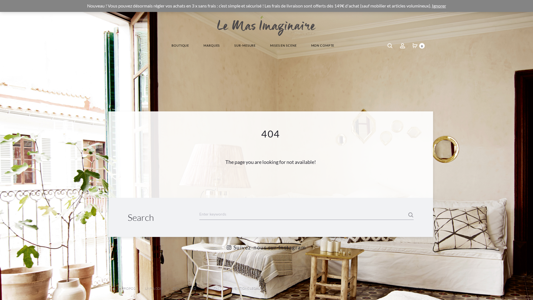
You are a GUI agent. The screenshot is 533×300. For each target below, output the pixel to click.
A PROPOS (127, 288)
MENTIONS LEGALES (247, 288)
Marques (211, 45)
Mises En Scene (283, 45)
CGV (176, 288)
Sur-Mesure (245, 45)
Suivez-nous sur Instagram (269, 247)
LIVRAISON (154, 288)
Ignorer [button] (439, 5)
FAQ (193, 288)
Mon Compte (323, 45)
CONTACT (214, 288)
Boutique (180, 45)
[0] (415, 45)
